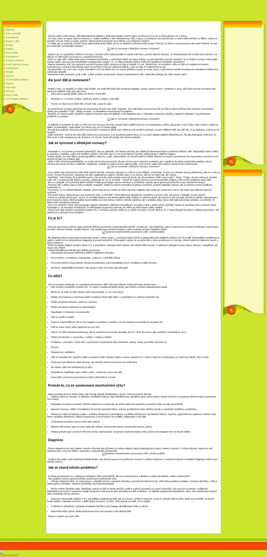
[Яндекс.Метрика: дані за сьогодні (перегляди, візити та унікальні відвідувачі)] (9, 553)
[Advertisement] (76, 9)
